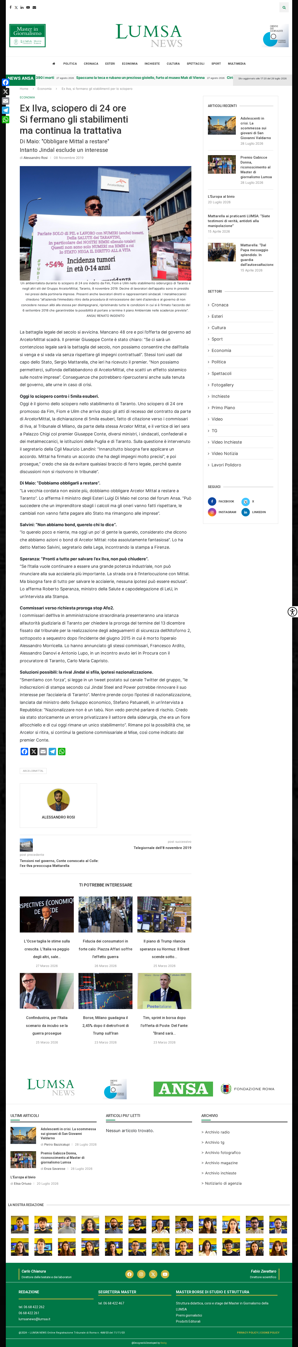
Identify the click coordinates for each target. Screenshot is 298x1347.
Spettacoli (195, 63)
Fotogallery (223, 384)
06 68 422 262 (34, 1307)
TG (214, 430)
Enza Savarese (54, 1168)
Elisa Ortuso (22, 1183)
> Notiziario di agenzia (221, 1183)
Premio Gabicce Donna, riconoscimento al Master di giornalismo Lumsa (256, 167)
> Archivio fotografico (221, 1152)
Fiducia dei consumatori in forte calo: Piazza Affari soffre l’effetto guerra (105, 949)
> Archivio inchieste (218, 1173)
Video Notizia (225, 453)
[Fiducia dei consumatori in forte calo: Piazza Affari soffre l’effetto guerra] (105, 914)
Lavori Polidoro (226, 464)
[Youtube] (28, 7)
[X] (5, 91)
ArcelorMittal (33, 770)
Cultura (173, 63)
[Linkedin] (22, 7)
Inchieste (152, 63)
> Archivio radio (215, 1132)
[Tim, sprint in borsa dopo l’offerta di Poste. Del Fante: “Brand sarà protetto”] (164, 991)
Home (24, 88)
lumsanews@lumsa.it (34, 1319)
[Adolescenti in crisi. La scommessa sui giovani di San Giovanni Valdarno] (222, 125)
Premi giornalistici (189, 1315)
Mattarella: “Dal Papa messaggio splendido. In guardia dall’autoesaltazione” (256, 255)
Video (217, 419)
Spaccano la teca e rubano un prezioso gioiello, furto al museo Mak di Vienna (116, 77)
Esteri (110, 63)
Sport (216, 63)
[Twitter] (16, 7)
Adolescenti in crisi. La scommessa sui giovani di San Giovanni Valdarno (255, 128)
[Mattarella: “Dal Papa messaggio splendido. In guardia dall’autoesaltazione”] (222, 252)
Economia (130, 63)
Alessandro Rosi (35, 158)
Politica (70, 63)
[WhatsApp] (5, 119)
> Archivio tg (212, 1142)
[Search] (284, 7)
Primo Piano (223, 407)
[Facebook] (10, 7)
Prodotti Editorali (188, 1321)
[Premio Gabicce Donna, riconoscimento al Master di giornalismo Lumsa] (222, 164)
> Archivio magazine (219, 1162)
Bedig (163, 1343)
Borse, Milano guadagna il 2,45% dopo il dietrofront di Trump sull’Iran (105, 1026)
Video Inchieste (227, 442)
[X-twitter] (153, 1274)
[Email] (34, 7)
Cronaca (91, 63)
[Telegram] (5, 110)
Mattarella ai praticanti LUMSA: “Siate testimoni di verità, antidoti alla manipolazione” (239, 221)
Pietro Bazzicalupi (57, 1144)
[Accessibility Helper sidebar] (292, 611)
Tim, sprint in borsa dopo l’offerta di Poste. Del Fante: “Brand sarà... (164, 1026)
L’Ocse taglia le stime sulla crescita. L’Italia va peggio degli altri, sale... (47, 949)
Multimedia (237, 63)
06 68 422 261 (29, 1313)
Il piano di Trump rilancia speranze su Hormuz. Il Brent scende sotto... (164, 949)
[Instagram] (141, 1274)
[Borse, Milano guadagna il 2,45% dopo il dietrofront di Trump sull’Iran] (105, 991)
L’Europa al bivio (221, 196)
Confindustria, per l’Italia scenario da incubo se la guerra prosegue (47, 1026)
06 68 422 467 (113, 1303)
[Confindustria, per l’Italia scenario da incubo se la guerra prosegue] (47, 991)
